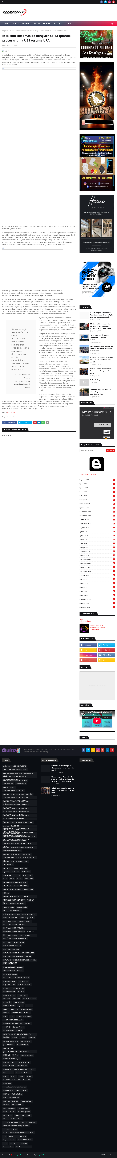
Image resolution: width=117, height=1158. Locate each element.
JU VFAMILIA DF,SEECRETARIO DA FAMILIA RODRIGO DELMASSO (16, 1052)
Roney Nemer (7, 1115)
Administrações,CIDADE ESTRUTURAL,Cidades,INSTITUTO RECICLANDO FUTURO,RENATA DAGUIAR (18, 830)
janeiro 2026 (97, 508)
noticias (21, 1076)
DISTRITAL (21, 992)
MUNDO (13, 1076)
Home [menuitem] (6, 24)
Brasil (5, 879)
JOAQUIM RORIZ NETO (10, 1041)
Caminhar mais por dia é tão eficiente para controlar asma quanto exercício (101, 392)
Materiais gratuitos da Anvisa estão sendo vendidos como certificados (101, 359)
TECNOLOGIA (14, 1143)
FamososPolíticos (26, 1009)
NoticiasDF (26, 1080)
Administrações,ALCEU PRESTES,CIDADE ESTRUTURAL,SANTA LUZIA (16, 815)
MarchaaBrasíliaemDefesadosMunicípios (16, 1062)
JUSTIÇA (15, 1055)
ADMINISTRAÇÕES (9, 787)
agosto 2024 (97, 575)
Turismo (24, 1143)
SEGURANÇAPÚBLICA (25, 1140)
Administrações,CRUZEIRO (12, 851)
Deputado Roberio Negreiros (13, 967)
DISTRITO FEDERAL (9, 995)
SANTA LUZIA (19, 1115)
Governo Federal (18, 1027)
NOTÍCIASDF (7, 1083)
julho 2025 (97, 532)
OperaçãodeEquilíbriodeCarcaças (14, 1087)
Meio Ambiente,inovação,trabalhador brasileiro (18, 1069)
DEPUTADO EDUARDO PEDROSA (13, 942)
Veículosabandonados (23, 1147)
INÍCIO (103, 1155)
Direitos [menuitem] (15, 24)
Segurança (12, 1136)
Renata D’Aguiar (23, 1108)
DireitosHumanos (9, 992)
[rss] (88, 650)
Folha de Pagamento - (98, 380)
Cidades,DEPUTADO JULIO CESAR (14, 900)
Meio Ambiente (22, 1066)
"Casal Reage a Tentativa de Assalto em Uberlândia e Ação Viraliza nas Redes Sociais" (101, 315)
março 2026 (97, 500)
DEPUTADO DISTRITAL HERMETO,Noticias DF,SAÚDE (16, 935)
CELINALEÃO (7, 886)
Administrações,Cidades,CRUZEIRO (14, 840)
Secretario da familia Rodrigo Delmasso (16, 1126)
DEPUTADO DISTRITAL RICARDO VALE (15, 939)
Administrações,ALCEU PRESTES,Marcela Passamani (16, 819)
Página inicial (6, 31)
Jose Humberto (26, 1041)
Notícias (29, 1076)
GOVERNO (6, 1027)
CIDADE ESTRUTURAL (21, 886)
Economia (6, 999)
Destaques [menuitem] (58, 24)
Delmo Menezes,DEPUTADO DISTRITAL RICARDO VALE (19, 914)
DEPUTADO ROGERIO (10, 974)
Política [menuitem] (46, 24)
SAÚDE (19, 1119)
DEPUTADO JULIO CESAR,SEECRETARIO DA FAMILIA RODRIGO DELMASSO (19, 960)
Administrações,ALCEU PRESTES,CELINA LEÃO (17, 794)
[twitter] (105, 1)
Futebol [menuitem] (69, 24)
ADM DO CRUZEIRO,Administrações (15, 770)
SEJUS (5, 1143)
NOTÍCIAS (6, 1080)
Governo (28, 1023)
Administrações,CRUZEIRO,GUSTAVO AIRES (17, 854)
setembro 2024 (97, 571)
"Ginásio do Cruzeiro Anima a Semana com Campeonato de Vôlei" (101, 371)
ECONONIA (16, 999)
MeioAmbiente (8, 1073)
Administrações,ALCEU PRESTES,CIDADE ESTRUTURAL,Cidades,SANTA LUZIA (16, 812)
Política (25, 1090)
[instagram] (109, 1)
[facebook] (101, 1)
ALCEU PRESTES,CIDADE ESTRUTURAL (15, 868)
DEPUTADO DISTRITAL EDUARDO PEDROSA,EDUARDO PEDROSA (14, 925)
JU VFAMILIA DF (8, 1048)
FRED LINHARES (16, 1013)
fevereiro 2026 (97, 504)
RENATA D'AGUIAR (9, 1108)
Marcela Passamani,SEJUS (11, 1059)
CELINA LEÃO (29, 879)
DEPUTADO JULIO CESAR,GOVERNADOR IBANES (18, 953)
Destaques (16, 988)
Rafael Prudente (26, 1101)
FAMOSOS (14, 1009)
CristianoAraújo (22, 907)
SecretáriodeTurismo (10, 1129)
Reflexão (6, 1105)
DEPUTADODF (23, 981)
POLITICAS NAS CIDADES (11, 1098)
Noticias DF (15, 31)
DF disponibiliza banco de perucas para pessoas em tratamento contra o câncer (101, 326)
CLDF (5, 904)
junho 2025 (97, 536)
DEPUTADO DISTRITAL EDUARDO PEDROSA (17, 921)
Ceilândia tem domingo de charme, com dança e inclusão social (62, 768)
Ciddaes (30, 900)
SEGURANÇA (22, 1136)
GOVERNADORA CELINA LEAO (12, 1020)
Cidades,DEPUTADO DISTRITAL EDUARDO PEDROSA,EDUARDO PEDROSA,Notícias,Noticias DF (18, 897)
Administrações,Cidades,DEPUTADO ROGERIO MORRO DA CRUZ (18, 847)
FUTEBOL (27, 1013)
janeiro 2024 (97, 603)
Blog (30, 875)
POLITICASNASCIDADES (10, 1101)
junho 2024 (97, 583)
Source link (11, 412)
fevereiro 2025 (97, 552)
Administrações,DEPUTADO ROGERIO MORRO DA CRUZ (19, 858)
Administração (8, 784)
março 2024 (97, 595)
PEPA (18, 1090)
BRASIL (12, 879)
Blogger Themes (20, 1155)
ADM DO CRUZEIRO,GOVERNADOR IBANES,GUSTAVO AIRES (14, 777)
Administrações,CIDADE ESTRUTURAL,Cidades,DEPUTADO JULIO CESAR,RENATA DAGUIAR (16, 826)
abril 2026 (97, 496)
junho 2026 (97, 488)
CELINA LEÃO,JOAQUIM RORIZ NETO (15, 882)
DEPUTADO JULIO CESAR (11, 949)
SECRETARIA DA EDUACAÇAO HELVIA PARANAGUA (19, 1122)
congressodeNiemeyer (17, 904)
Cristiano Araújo (8, 907)
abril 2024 (97, 591)
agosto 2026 (97, 480)
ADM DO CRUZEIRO (19, 766)
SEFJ (4, 1136)
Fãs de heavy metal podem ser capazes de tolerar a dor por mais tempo (101, 348)
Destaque (6, 988)
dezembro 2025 (97, 512)
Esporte (20, 1006)
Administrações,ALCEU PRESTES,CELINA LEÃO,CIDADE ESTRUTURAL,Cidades (16, 798)
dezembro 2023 (97, 607)
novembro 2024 (97, 563)
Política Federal (17, 1094)
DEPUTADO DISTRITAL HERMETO (13, 932)
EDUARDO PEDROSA (29, 999)
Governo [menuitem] (36, 24)
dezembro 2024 (97, 559)
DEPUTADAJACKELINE (27, 918)
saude (29, 1115)
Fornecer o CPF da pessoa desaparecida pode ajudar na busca (101, 337)
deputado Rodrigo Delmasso (12, 971)
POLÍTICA (6, 1094)
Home (4, 2)
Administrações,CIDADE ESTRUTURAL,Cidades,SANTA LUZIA (14, 833)
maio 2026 (97, 492)
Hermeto (19, 1030)
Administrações (21, 784)
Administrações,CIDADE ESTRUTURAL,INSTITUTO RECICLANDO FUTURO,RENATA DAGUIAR (19, 837)
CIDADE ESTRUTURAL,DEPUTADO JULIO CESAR (18, 889)
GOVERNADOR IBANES (24, 1016)
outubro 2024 (97, 567)
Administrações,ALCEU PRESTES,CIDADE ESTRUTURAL (16, 805)
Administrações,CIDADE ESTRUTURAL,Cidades (18, 822)
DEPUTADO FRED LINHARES (12, 946)
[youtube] (88, 660)
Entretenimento (19, 1002)
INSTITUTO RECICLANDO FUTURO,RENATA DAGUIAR (17, 1034)
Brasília (19, 879)
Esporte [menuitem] (25, 24)
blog (24, 875)
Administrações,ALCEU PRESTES (13, 791)
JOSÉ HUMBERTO (22, 1045)
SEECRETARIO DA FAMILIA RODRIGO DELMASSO (18, 1133)
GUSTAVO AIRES (8, 1030)
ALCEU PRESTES (8, 865)
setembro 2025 (97, 524)
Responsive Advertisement (97, 686)
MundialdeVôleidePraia (23, 1073)
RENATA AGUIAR (17, 1105)
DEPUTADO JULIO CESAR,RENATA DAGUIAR (17, 956)
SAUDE (5, 1119)
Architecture (26, 872)
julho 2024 (97, 579)
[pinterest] (113, 1)
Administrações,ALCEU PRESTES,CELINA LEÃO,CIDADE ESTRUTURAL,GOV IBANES (16, 801)
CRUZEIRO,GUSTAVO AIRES (12, 911)
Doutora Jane (22, 995)
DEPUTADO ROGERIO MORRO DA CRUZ (16, 978)
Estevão (5, 1009)
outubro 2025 (97, 520)
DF (23, 988)
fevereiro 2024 (97, 599)
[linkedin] (107, 750)
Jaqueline (32, 1038)
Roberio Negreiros (24, 1112)
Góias (5, 1016)
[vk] (106, 655)
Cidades (6, 893)
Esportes (29, 1006)
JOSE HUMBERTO (8, 1045)
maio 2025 (97, 540)
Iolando (14, 1038)
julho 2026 (97, 484)
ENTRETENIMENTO (9, 1006)
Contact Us (111, 1155)
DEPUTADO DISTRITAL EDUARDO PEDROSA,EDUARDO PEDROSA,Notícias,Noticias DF (18, 928)
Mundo (5, 1076)
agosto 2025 (97, 528)
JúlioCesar (6, 1055)
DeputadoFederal (9, 985)
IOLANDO (23, 1038)
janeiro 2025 (97, 555)
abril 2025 (97, 544)
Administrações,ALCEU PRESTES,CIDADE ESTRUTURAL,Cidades (16, 808)
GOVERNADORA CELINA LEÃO (12, 1023)
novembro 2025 (97, 516)
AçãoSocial (7, 766)
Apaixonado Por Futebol (11, 872)
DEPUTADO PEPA (8, 963)
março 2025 (97, 548)
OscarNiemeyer (8, 1090)
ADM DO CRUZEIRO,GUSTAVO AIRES (15, 780)
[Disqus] (39, 516)
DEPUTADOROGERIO (24, 985)
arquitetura (7, 875)
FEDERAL (6, 1013)
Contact (11, 2)
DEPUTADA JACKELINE (10, 918)
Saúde (13, 1119)
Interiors (6, 1038)
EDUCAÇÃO (7, 1002)
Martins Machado (9, 1066)
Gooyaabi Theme (42, 1155)
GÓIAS (12, 1016)
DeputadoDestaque (9, 981)
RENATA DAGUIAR (9, 1112)
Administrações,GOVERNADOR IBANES (15, 861)
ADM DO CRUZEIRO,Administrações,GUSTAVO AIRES (18, 773)
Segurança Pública (9, 1140)
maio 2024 (97, 587)
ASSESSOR (17, 875)
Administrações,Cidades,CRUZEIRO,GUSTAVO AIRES (18, 844)
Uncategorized (8, 1147)
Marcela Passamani (27, 1055)
